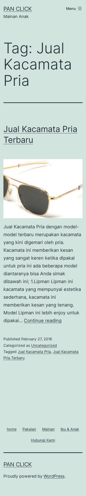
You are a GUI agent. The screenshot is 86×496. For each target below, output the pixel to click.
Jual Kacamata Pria (34, 351)
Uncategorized (44, 345)
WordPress (54, 476)
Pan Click (17, 9)
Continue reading (42, 320)
